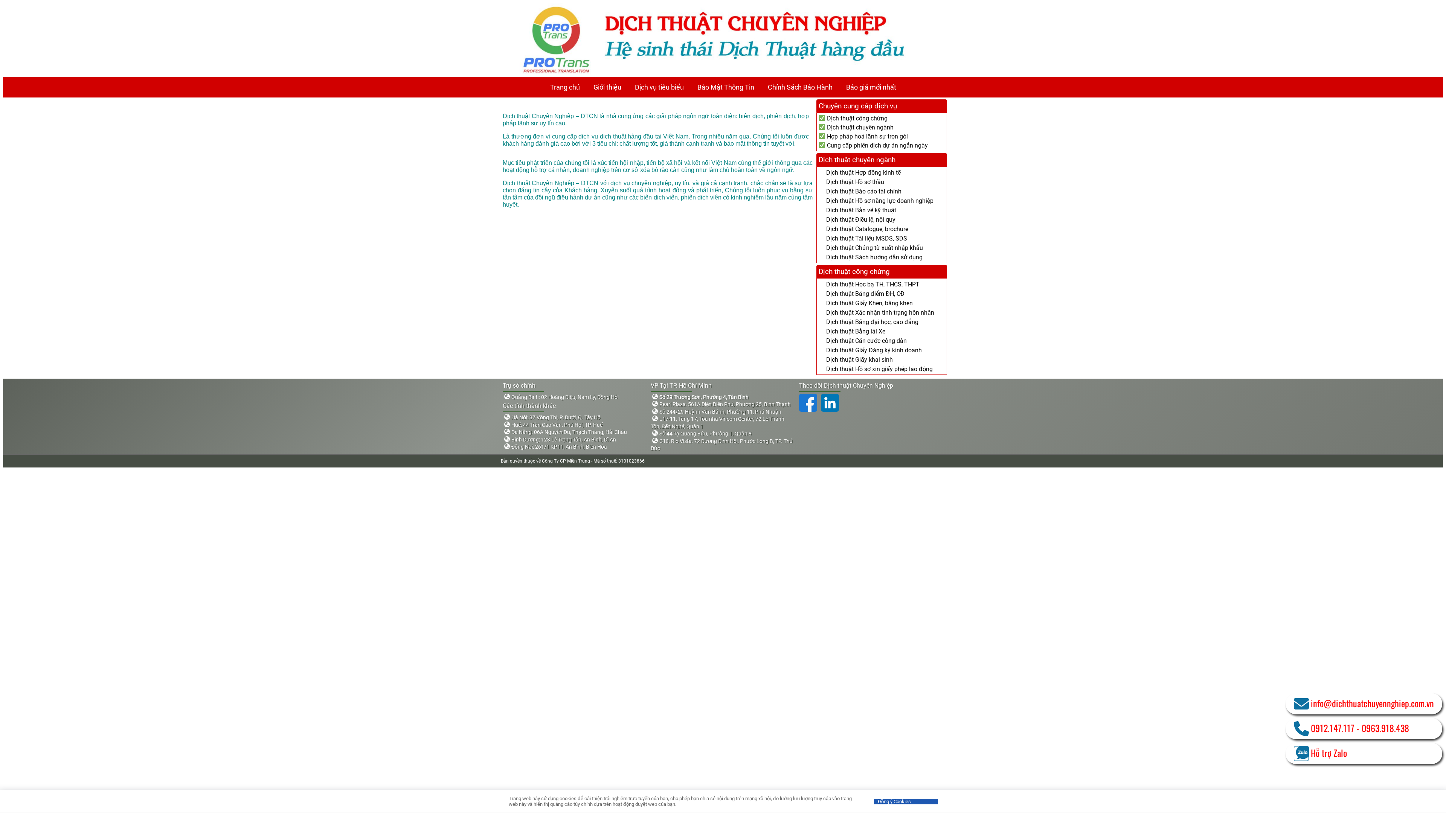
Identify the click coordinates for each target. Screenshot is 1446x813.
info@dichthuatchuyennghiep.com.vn (1372, 703)
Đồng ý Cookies (894, 801)
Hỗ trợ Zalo (1329, 753)
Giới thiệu (607, 87)
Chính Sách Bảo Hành (800, 87)
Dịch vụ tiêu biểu (659, 87)
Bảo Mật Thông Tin (725, 87)
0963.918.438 (1385, 728)
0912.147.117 (1332, 728)
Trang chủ (565, 87)
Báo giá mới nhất (871, 87)
